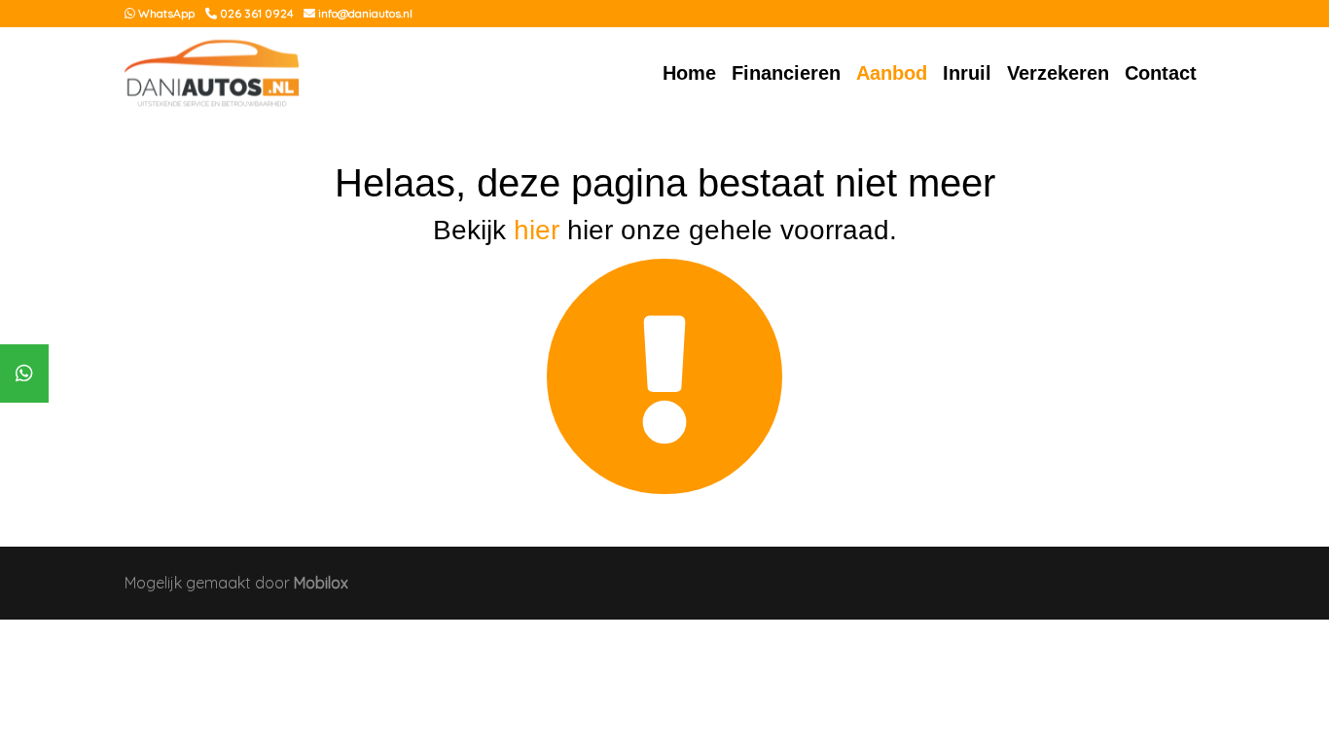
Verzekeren (1058, 73)
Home (689, 73)
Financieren (786, 73)
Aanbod (891, 73)
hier (536, 230)
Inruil (967, 73)
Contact (1161, 73)
